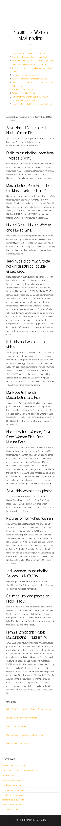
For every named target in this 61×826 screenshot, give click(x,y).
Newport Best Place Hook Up (17, 726)
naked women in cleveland (12, 785)
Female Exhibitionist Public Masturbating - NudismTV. (32, 104)
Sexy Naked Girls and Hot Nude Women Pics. (29, 53)
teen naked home (8, 775)
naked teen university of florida (13, 799)
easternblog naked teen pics (12, 780)
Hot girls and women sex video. (24, 75)
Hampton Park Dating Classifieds (18, 743)
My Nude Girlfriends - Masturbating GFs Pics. (29, 78)
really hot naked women (11, 804)
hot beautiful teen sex (10, 809)
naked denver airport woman (13, 795)
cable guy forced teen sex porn (14, 790)
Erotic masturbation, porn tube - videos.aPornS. (30, 57)
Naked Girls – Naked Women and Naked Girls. (30, 64)
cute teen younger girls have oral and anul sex (19, 770)
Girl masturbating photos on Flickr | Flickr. (28, 100)
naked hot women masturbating (14, 765)
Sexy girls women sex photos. (23, 89)
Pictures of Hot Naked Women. (24, 93)
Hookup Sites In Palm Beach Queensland (21, 717)
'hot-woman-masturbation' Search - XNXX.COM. (30, 96)
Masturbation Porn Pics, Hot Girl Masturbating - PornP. (33, 60)
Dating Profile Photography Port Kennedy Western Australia (28, 709)
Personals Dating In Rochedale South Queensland (25, 735)
